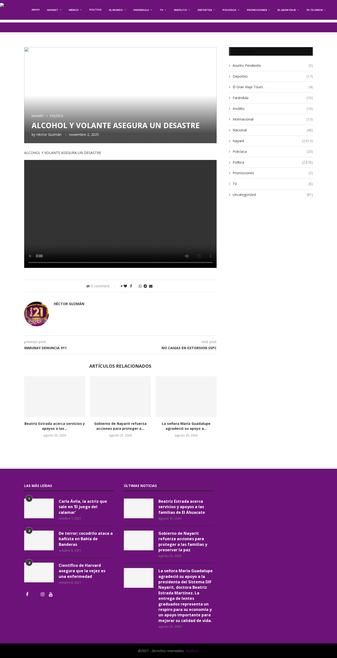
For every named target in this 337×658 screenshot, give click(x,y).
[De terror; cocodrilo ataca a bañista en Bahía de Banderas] (39, 540)
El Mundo (116, 10)
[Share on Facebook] (131, 286)
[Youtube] (50, 594)
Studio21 (192, 650)
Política (95, 9)
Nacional (273, 130)
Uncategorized (273, 194)
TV (161, 10)
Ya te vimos (314, 10)
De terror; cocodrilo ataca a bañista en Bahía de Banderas (86, 539)
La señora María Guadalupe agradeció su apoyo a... (186, 426)
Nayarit (52, 10)
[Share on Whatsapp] (140, 286)
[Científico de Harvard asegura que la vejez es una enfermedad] (39, 572)
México (74, 10)
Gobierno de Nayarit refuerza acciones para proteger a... (120, 426)
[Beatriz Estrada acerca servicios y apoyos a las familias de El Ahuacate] (54, 396)
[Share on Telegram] (145, 286)
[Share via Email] (150, 286)
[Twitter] (35, 594)
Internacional (273, 119)
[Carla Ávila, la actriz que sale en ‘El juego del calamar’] (39, 508)
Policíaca (229, 10)
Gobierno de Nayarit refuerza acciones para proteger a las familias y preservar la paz (182, 542)
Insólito (180, 10)
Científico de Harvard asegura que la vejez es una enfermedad (82, 571)
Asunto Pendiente (273, 65)
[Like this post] (125, 286)
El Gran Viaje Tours (273, 87)
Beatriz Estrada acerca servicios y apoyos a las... (54, 426)
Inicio (36, 9)
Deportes (205, 10)
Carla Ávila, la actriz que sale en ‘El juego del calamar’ (83, 507)
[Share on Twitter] (135, 286)
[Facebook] (27, 594)
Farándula (141, 10)
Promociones (257, 10)
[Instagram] (43, 594)
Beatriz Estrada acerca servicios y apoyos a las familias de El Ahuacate (181, 507)
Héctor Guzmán (48, 134)
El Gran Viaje (287, 10)
